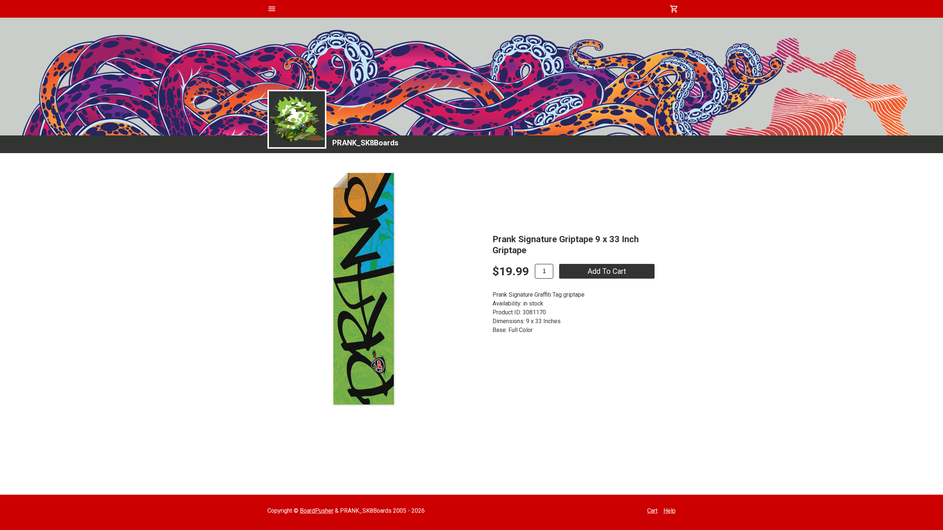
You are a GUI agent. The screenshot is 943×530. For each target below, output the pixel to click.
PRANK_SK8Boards (365, 142)
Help (669, 510)
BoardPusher (316, 510)
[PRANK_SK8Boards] (297, 119)
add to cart (607, 271)
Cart (652, 510)
